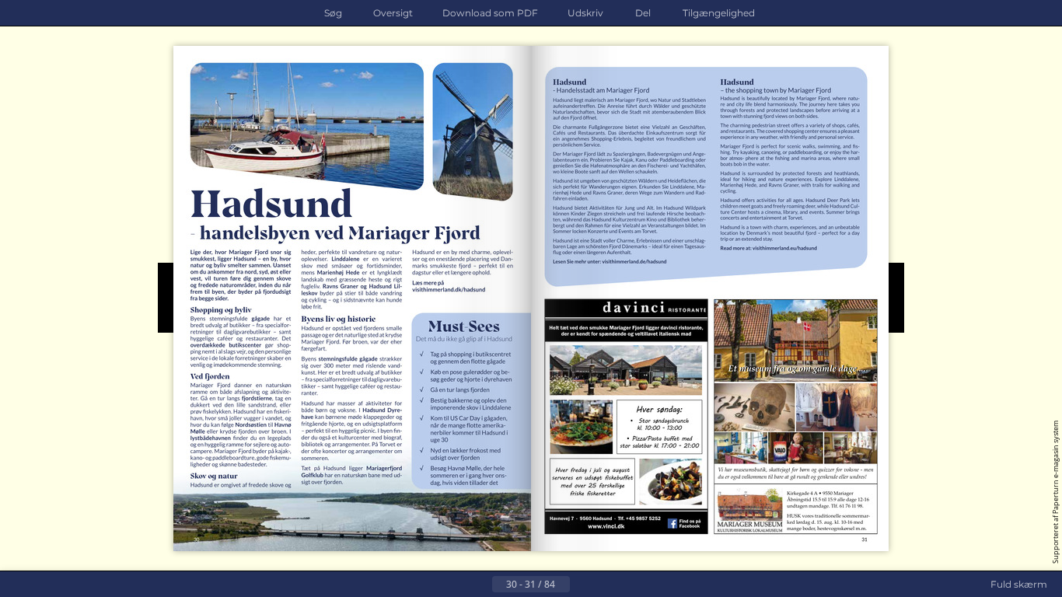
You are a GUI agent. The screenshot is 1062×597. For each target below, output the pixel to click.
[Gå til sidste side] (607, 584)
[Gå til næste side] (582, 584)
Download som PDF (490, 13)
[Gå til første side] (454, 584)
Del (643, 13)
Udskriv (585, 13)
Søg (333, 13)
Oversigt (393, 13)
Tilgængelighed (719, 13)
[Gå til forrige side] (479, 584)
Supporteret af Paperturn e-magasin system (1055, 492)
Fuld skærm (1018, 584)
